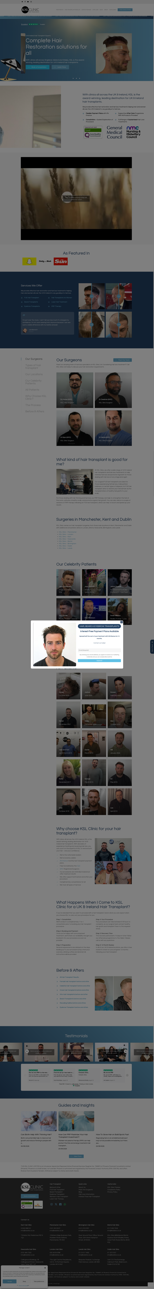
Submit (99, 661)
